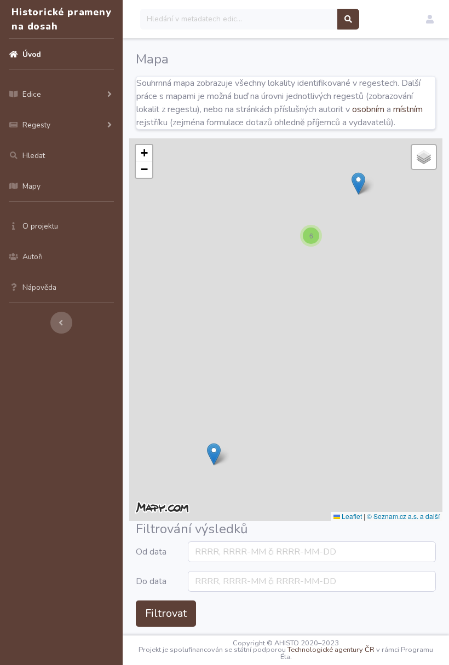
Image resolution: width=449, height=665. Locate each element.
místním (408, 109)
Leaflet (351, 516)
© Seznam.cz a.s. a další (403, 516)
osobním (368, 109)
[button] (429, 19)
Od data (151, 552)
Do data (151, 581)
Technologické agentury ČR (331, 650)
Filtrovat (166, 613)
